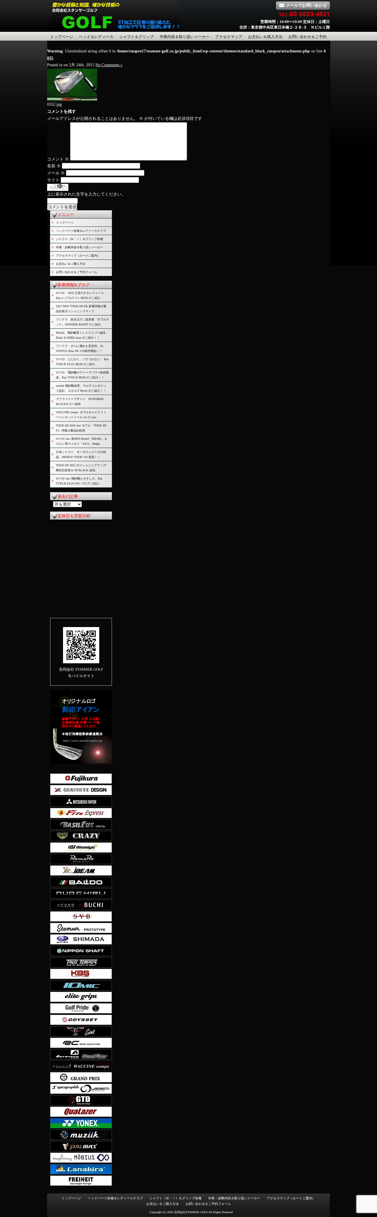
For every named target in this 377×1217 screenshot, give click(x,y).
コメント (58, 159)
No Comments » (109, 65)
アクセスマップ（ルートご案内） (78, 255)
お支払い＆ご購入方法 (70, 263)
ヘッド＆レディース (96, 36)
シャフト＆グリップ (136, 36)
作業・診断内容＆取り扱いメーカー (79, 247)
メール (56, 173)
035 (50, 58)
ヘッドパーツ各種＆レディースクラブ (81, 230)
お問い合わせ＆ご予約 (307, 36)
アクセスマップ (228, 36)
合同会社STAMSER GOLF (191, 1212)
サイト (53, 180)
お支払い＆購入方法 (265, 36)
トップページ (61, 36)
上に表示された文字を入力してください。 (86, 194)
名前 (54, 166)
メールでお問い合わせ (306, 5)
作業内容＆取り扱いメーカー (184, 36)
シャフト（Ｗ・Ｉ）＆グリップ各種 (79, 239)
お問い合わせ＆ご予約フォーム (76, 272)
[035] (72, 99)
